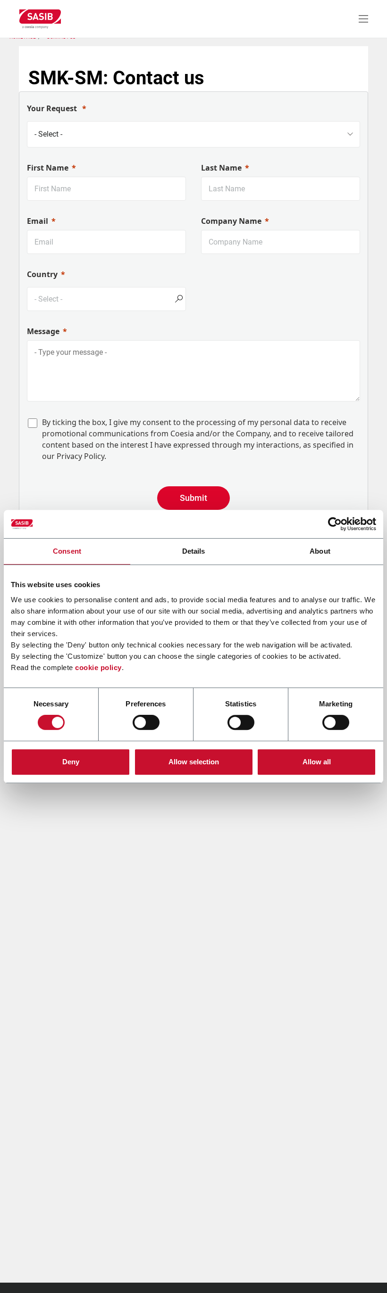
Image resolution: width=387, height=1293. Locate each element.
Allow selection (193, 762)
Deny (70, 762)
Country (42, 274)
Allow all (317, 762)
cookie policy (98, 667)
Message (43, 331)
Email (37, 221)
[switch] (146, 722)
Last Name (221, 168)
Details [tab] (193, 551)
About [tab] (320, 551)
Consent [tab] (67, 551)
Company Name (231, 221)
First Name (47, 168)
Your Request (53, 108)
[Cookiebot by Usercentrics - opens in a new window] (335, 524)
